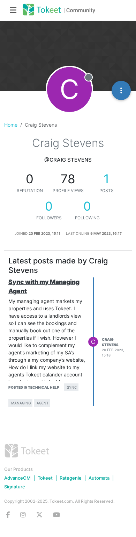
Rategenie (71, 478)
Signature (14, 486)
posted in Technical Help (33, 387)
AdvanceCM (17, 478)
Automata (99, 478)
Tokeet (45, 478)
